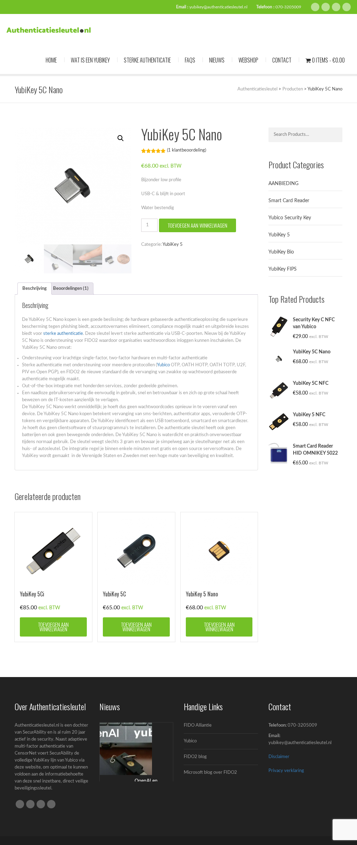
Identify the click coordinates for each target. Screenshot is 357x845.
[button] (120, 138)
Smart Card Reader (288, 200)
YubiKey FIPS (282, 269)
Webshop (248, 60)
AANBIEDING (283, 183)
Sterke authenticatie (147, 60)
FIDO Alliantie (198, 725)
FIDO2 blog (195, 757)
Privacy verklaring (286, 771)
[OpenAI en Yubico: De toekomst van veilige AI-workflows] (126, 749)
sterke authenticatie (63, 333)
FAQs (190, 60)
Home (51, 60)
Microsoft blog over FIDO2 (210, 772)
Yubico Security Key (289, 217)
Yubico (163, 365)
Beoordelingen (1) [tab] (71, 288)
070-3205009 (288, 7)
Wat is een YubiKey (90, 60)
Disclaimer (278, 757)
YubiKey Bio (281, 252)
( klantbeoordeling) (186, 150)
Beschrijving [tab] (34, 288)
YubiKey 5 (172, 244)
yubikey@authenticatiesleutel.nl (218, 7)
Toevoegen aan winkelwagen (197, 225)
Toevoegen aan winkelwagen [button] (53, 626)
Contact (281, 60)
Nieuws (217, 60)
